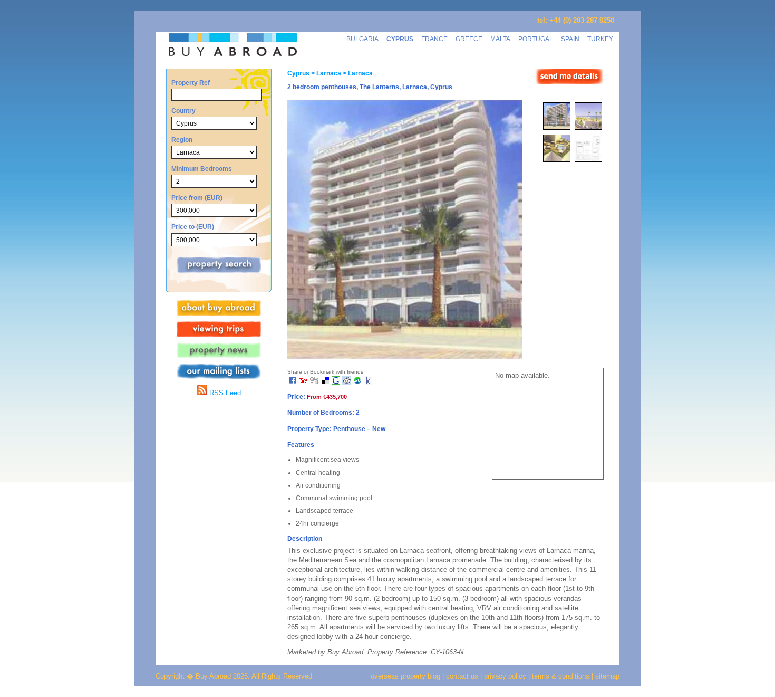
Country (183, 110)
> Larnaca (325, 73)
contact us (462, 676)
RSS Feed (224, 393)
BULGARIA (362, 38)
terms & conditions (562, 676)
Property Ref (190, 82)
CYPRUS (399, 38)
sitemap (606, 676)
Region (181, 139)
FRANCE (434, 38)
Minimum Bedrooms (201, 168)
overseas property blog (405, 676)
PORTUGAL (535, 38)
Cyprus (298, 73)
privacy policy (505, 676)
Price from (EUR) (196, 197)
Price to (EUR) (192, 226)
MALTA (500, 38)
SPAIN (570, 38)
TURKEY (600, 38)
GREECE (469, 38)
